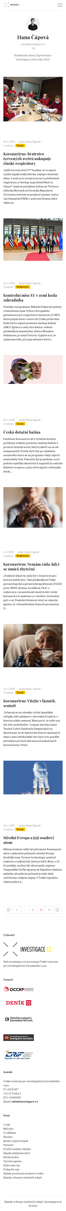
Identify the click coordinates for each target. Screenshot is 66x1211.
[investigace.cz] (12, 4)
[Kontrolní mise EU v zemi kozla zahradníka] (33, 248)
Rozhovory (23, 286)
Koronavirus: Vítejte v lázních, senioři (29, 703)
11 (33, 909)
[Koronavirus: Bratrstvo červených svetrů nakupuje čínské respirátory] (33, 106)
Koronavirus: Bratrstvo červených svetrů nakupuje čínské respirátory (27, 158)
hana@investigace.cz (33, 44)
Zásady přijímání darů (16, 1153)
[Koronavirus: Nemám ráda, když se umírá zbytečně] (33, 516)
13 (49, 909)
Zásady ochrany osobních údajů (22, 1177)
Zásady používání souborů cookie (23, 1173)
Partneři (8, 1145)
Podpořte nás (11, 1169)
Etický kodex (11, 1157)
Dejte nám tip (11, 1165)
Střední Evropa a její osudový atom (28, 840)
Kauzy (20, 145)
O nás (6, 1124)
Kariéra (7, 1136)
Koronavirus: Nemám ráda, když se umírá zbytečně (31, 566)
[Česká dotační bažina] (33, 384)
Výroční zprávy (12, 1161)
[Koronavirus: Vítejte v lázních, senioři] (33, 653)
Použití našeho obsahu (17, 1149)
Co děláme (9, 1132)
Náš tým (8, 1128)
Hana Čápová (33, 141)
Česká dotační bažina (21, 432)
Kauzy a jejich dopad (15, 1140)
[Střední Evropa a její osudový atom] (33, 790)
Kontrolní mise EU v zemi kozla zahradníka (30, 297)
